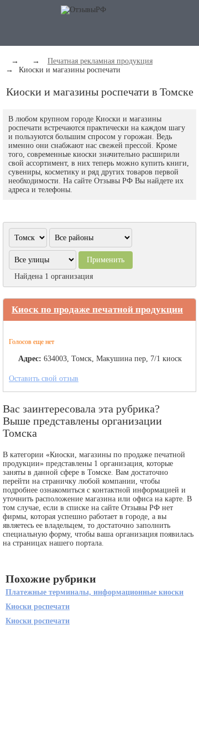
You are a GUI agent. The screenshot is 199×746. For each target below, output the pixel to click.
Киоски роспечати (38, 606)
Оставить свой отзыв (43, 378)
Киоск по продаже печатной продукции (97, 309)
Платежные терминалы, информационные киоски (95, 592)
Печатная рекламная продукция (100, 61)
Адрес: (29, 359)
